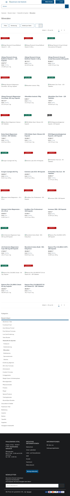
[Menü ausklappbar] (6, 1)
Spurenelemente (7, 356)
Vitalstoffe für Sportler (9, 340)
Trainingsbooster (7, 397)
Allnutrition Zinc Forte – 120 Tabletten (57, 97)
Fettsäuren (6, 343)
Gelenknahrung (7, 347)
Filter (5, 25)
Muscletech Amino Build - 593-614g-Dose (34, 247)
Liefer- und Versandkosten (33, 453)
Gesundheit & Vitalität (7, 403)
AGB (27, 456)
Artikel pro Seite (26, 25)
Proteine (5, 387)
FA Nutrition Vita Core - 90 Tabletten (56, 172)
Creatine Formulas (8, 372)
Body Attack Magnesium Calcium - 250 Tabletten (9, 135)
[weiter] (67, 30)
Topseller (3, 419)
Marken (3, 416)
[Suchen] (67, 6)
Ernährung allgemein (8, 362)
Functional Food (7, 325)
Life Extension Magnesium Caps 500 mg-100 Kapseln (10, 247)
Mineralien (6, 350)
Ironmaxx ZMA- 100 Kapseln (57, 209)
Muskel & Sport (5, 318)
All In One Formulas (8, 365)
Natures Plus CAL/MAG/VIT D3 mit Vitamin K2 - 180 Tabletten (34, 285)
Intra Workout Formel (8, 328)
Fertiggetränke (7, 375)
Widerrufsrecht (30, 465)
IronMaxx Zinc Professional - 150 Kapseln (34, 210)
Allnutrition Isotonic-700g (33, 96)
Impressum (29, 462)
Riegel (4, 391)
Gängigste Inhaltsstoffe (7, 425)
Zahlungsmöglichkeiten (53, 448)
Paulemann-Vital (5, 406)
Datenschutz (29, 447)
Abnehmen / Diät (7, 321)
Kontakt (28, 459)
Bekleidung (4, 410)
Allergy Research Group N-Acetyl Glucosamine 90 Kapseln (58, 58)
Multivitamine (6, 353)
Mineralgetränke (7, 381)
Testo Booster (6, 337)
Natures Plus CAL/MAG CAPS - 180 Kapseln (58, 247)
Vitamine (5, 359)
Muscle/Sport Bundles (9, 400)
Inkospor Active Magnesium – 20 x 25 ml (10, 210)
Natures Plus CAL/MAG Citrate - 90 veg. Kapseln (11, 285)
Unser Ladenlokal (31, 450)
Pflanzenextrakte (7, 384)
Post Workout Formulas (9, 331)
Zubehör (3, 413)
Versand (29, 492)
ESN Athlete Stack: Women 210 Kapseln (35, 135)
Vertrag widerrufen (32, 471)
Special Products (7, 394)
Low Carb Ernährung (8, 334)
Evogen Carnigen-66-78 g (9, 171)
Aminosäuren (6, 369)
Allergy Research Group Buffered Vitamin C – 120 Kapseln (9, 58)
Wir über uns (50, 445)
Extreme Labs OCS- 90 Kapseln (35, 171)
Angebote (4, 422)
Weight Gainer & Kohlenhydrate (11, 378)
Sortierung (14, 25)
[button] (48, 2)
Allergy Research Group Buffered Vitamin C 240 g (33, 58)
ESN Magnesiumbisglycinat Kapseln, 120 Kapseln (57, 135)
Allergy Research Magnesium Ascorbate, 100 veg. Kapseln (10, 97)
